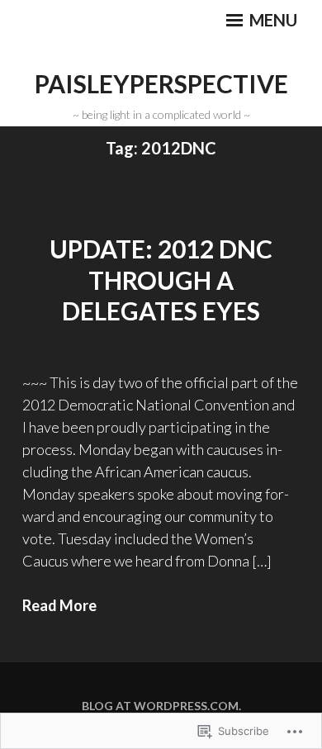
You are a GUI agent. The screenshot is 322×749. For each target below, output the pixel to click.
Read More (59, 605)
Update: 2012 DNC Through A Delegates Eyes (161, 279)
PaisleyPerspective (161, 83)
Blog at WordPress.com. (161, 706)
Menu (271, 20)
